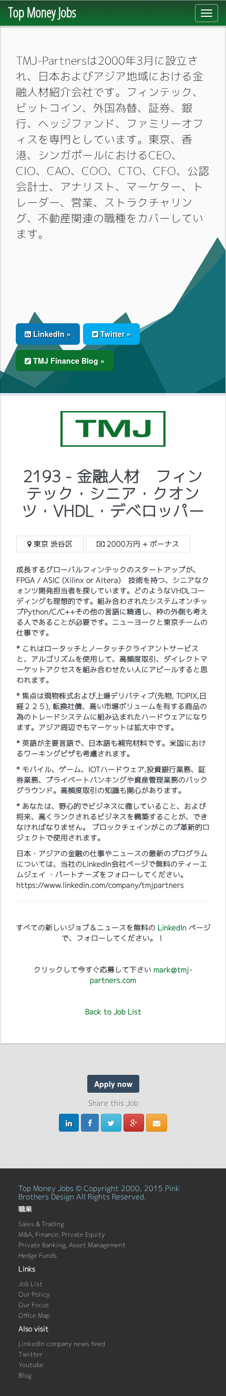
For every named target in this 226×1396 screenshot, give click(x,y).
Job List (30, 1283)
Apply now (113, 1084)
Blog (25, 1375)
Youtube (31, 1364)
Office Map (34, 1315)
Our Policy (34, 1294)
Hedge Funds (37, 1255)
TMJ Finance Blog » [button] (68, 360)
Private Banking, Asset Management (72, 1244)
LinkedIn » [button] (51, 334)
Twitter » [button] (114, 334)
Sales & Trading (41, 1223)
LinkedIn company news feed (61, 1343)
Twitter (30, 1354)
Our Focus (33, 1304)
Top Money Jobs (42, 12)
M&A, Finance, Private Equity (61, 1234)
